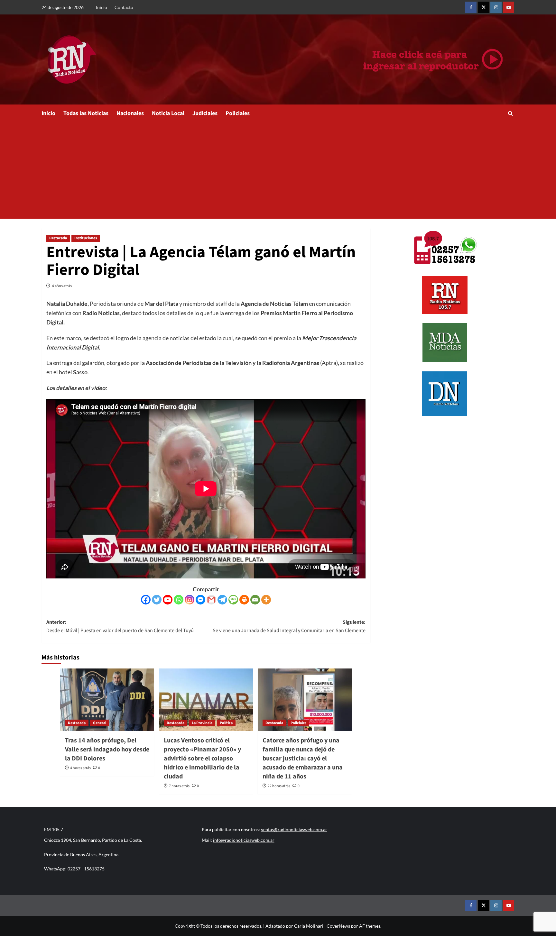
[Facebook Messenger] (200, 599)
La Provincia (202, 723)
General (99, 723)
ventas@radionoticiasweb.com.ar (294, 829)
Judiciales (205, 113)
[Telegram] (222, 599)
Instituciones (85, 238)
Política (226, 723)
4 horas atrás (80, 768)
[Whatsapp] (178, 599)
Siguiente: (289, 626)
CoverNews (338, 926)
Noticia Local (168, 113)
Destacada (58, 238)
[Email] (255, 599)
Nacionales (130, 113)
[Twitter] (157, 599)
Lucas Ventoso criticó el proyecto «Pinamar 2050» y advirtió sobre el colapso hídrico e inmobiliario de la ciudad (202, 758)
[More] (266, 599)
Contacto (124, 7)
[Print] (244, 599)
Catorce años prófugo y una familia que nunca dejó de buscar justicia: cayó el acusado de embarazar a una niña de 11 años (303, 758)
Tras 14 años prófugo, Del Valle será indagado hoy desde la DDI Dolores (107, 749)
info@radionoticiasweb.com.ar (243, 840)
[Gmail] (211, 599)
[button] (510, 113)
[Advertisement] (278, 170)
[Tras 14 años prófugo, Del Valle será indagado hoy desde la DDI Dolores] (107, 699)
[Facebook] (146, 599)
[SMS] (233, 599)
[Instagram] (189, 599)
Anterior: (120, 626)
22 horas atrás (279, 786)
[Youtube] (167, 599)
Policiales (238, 113)
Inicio (101, 7)
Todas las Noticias (85, 113)
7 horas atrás (179, 786)
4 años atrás (62, 285)
